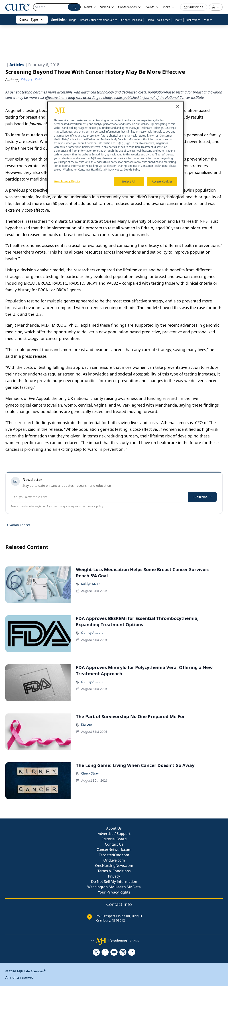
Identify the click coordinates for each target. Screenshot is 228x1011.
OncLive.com (114, 860)
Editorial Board (114, 838)
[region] (115, 147)
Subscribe (200, 497)
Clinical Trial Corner (158, 20)
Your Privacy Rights (114, 892)
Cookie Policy (132, 169)
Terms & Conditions (114, 870)
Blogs (72, 20)
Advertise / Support (114, 833)
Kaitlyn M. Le (90, 584)
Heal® (178, 20)
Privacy (114, 876)
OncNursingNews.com (114, 865)
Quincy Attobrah (93, 632)
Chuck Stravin (91, 773)
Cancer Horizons (131, 20)
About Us (114, 828)
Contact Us (114, 844)
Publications (192, 20)
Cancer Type (28, 19)
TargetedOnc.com (114, 854)
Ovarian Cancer (18, 525)
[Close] (178, 106)
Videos (208, 20)
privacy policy (95, 506)
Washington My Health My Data (114, 886)
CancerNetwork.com (114, 849)
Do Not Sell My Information (114, 881)
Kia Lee (86, 724)
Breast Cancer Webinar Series (98, 20)
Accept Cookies (162, 181)
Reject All (128, 181)
